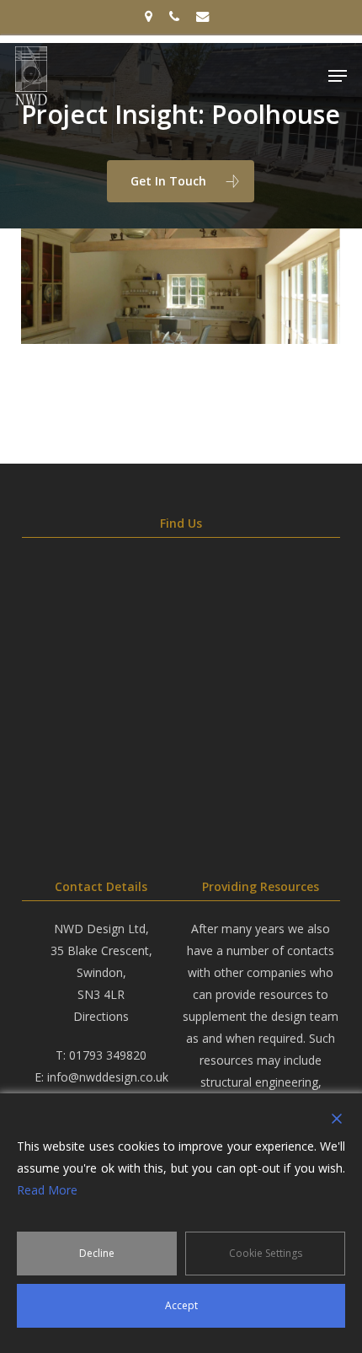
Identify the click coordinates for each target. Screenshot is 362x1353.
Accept (181, 1305)
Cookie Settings (265, 1253)
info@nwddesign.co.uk (107, 1077)
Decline (96, 1253)
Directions (101, 1016)
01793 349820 (107, 1055)
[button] (337, 75)
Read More (47, 1190)
